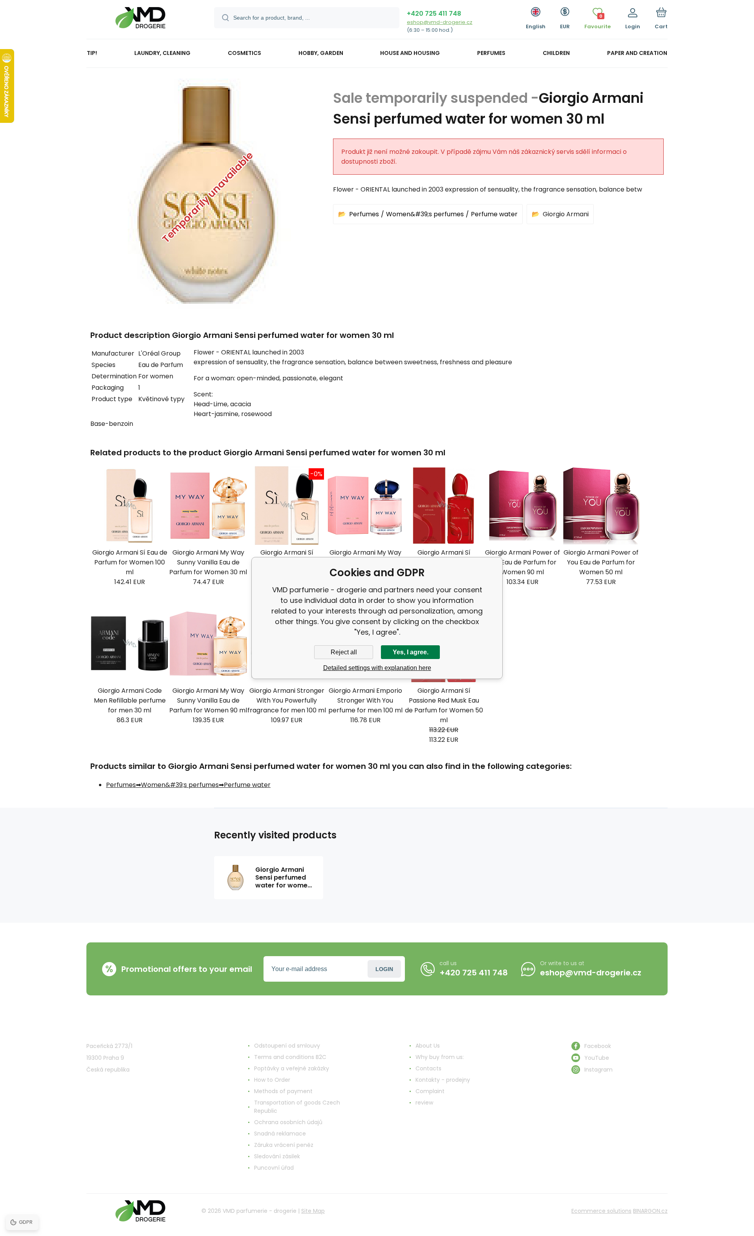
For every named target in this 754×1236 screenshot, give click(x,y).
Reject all (344, 652)
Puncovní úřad (274, 1168)
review (424, 1102)
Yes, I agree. (410, 652)
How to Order (272, 1080)
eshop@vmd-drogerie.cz (439, 22)
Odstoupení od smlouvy (287, 1046)
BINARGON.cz (650, 1211)
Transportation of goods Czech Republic (297, 1107)
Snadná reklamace (280, 1133)
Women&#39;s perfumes (425, 214)
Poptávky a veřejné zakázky (291, 1068)
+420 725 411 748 (434, 13)
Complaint (430, 1091)
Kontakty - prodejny (442, 1080)
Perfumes (364, 214)
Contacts (428, 1068)
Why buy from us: (439, 1057)
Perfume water (494, 214)
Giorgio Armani (566, 214)
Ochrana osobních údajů (288, 1122)
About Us (427, 1046)
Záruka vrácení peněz (283, 1145)
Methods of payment (283, 1091)
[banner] (140, 20)
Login (384, 969)
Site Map (313, 1211)
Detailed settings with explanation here (377, 668)
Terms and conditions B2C (290, 1057)
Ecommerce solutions (601, 1211)
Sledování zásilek (277, 1156)
